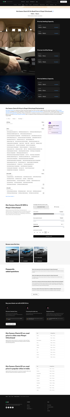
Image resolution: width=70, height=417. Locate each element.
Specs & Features (35, 4)
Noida (38, 385)
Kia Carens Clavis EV (10, 110)
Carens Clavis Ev (16, 396)
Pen (37, 349)
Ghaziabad (38, 387)
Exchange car (32, 1)
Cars (9, 396)
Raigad (38, 345)
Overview (15, 4)
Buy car (27, 1)
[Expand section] (32, 408)
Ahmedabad (39, 373)
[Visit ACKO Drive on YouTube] (6, 407)
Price (23, 4)
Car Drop (48, 410)
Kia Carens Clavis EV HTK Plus (37, 111)
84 (48, 232)
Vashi (37, 352)
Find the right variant (54, 132)
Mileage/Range (42, 4)
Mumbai (38, 371)
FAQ (55, 4)
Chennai (38, 378)
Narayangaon (39, 340)
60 (45, 232)
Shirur (37, 342)
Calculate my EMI (49, 236)
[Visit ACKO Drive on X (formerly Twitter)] (10, 407)
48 (42, 232)
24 (37, 232)
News (37, 1)
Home (7, 396)
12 (34, 232)
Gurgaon (38, 380)
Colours (30, 4)
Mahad (38, 347)
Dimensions (51, 4)
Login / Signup (63, 1)
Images (26, 4)
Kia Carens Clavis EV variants (19, 114)
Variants (19, 4)
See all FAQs (35, 294)
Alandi (38, 335)
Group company (29, 408)
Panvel (38, 354)
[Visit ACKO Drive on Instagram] (8, 407)
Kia (12, 396)
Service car (23, 1)
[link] (12, 251)
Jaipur (38, 390)
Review (47, 4)
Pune (37, 368)
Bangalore (38, 375)
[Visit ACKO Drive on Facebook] (13, 407)
